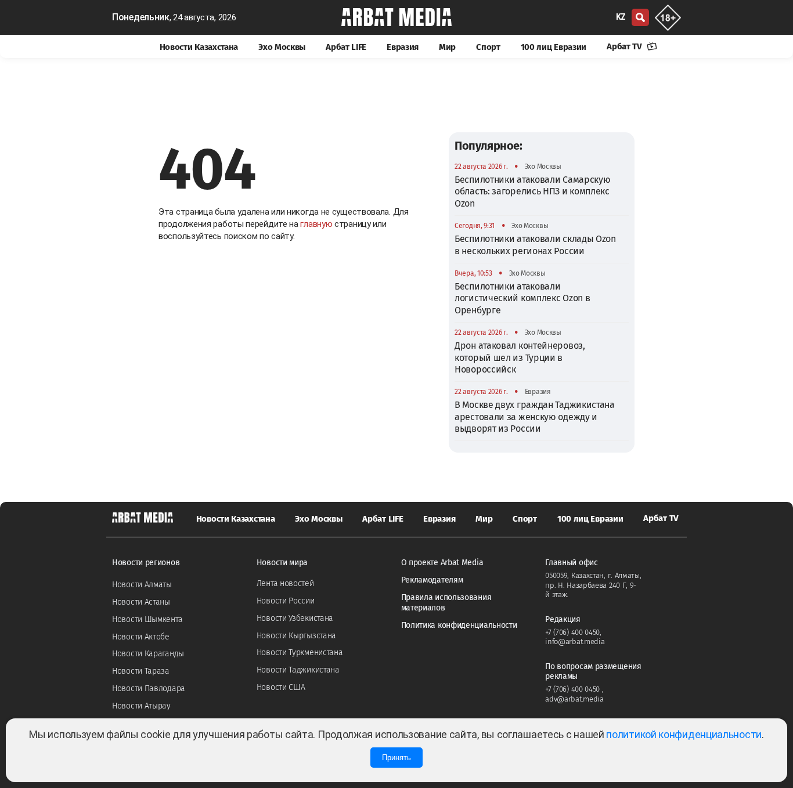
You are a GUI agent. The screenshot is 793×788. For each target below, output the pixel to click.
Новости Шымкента (147, 619)
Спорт (488, 47)
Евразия (403, 47)
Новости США (281, 687)
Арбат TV (625, 46)
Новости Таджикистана (298, 670)
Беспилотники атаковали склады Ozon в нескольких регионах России (535, 244)
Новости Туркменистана (300, 652)
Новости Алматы (142, 585)
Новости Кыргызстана (296, 636)
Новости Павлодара (148, 688)
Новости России (286, 601)
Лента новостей (285, 583)
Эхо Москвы (281, 47)
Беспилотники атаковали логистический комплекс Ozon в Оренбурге (522, 298)
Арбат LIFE (346, 47)
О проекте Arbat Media (442, 562)
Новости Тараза (141, 671)
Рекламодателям (432, 580)
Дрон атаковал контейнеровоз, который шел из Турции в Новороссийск (520, 357)
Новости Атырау (141, 706)
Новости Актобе (141, 637)
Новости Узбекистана (295, 618)
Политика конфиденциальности (459, 625)
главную (316, 224)
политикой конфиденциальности (684, 734)
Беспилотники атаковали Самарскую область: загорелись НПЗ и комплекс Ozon (532, 191)
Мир (447, 47)
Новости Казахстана (199, 47)
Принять (396, 757)
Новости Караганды (148, 654)
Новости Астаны (141, 602)
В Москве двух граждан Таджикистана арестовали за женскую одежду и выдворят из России (535, 416)
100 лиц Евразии (554, 47)
